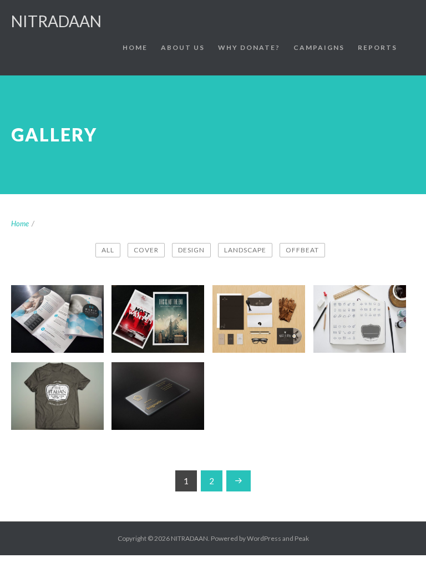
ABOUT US (183, 47)
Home (20, 223)
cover (146, 250)
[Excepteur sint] (91, 375)
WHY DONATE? (249, 47)
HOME (135, 47)
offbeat (302, 250)
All (108, 250)
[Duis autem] (191, 298)
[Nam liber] (292, 298)
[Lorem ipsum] (91, 298)
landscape (245, 250)
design (191, 250)
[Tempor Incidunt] (393, 298)
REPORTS (377, 47)
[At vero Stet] (191, 375)
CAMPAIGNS (318, 47)
